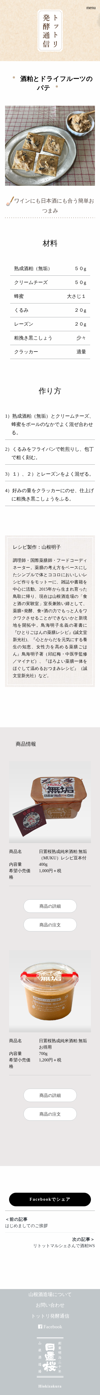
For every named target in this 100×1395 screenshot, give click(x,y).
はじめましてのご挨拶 (26, 1222)
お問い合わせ (50, 1305)
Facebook (52, 1326)
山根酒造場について (50, 1294)
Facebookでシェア (50, 1199)
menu (91, 7)
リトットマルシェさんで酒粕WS (64, 1242)
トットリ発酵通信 (50, 1316)
